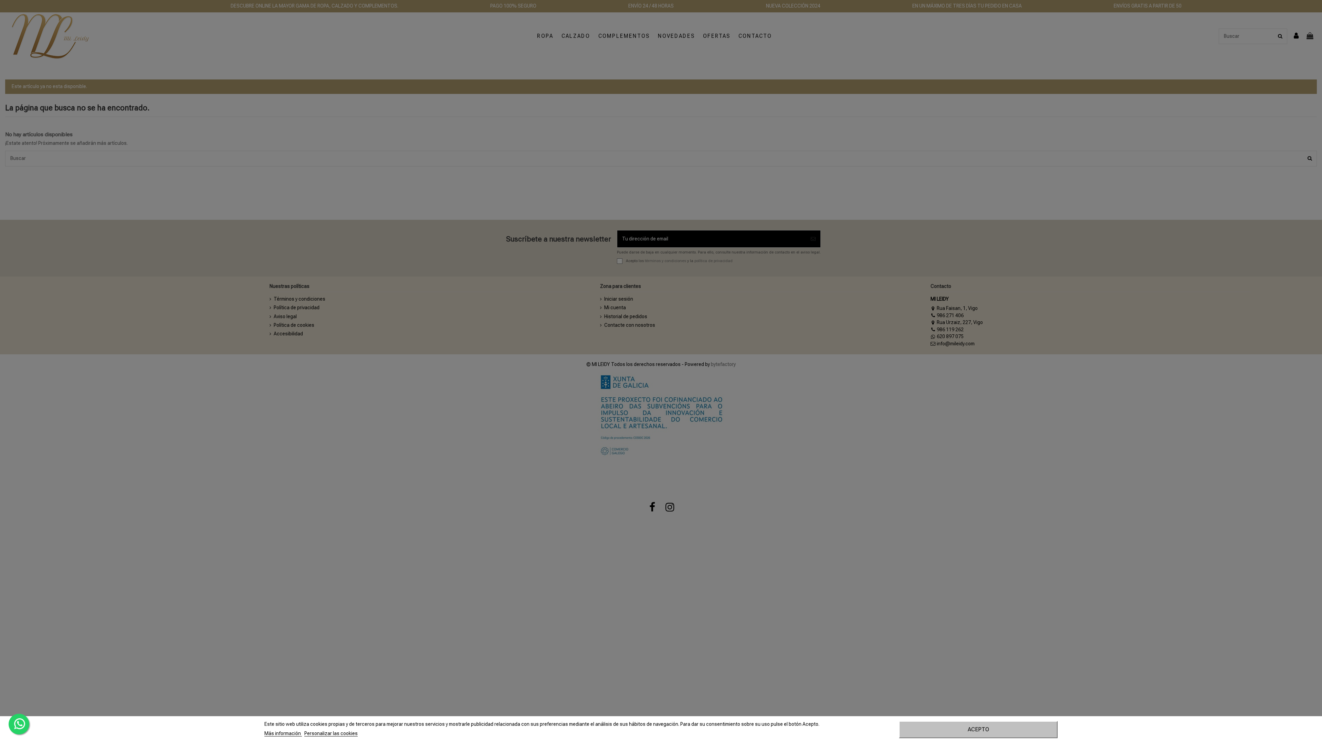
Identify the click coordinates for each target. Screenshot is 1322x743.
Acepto (978, 729)
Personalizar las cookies (331, 733)
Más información (283, 733)
